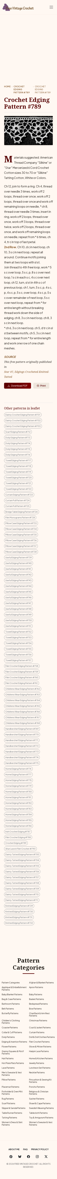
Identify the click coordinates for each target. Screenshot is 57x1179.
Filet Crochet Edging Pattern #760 (21, 677)
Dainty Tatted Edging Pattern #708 (22, 883)
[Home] (18, 6)
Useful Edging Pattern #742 (18, 574)
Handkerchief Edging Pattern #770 (22, 734)
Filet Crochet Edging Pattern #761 (21, 683)
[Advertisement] (28, 44)
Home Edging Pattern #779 (18, 786)
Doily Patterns (8, 1037)
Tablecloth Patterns (38, 1113)
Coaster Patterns (10, 1027)
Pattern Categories (11, 982)
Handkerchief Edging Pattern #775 (22, 763)
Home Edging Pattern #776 (18, 768)
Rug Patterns (8, 1098)
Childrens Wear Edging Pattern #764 (22, 700)
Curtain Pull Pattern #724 (17, 500)
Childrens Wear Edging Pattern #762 (22, 688)
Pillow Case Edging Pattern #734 (21, 529)
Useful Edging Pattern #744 (18, 586)
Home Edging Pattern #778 (18, 780)
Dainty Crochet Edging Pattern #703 (23, 426)
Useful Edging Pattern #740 (18, 563)
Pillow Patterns (9, 1079)
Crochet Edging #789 (15, 843)
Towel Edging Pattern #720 (18, 477)
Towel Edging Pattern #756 (18, 654)
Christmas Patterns (38, 1020)
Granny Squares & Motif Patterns (13, 1052)
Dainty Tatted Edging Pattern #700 (22, 854)
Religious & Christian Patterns (38, 1092)
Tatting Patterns (9, 1117)
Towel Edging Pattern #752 (18, 631)
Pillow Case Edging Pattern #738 (21, 551)
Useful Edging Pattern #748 (18, 609)
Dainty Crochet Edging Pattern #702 (23, 420)
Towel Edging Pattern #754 (18, 643)
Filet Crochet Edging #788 (18, 837)
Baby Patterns (35, 994)
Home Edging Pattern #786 (18, 826)
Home (7, 86)
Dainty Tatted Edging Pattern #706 (22, 871)
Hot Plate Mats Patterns (13, 1063)
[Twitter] (46, 1156)
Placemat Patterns (10, 1087)
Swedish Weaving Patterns (41, 1108)
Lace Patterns (8, 1068)
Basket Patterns (36, 999)
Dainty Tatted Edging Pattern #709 (22, 888)
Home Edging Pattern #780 (18, 791)
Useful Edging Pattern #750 (18, 620)
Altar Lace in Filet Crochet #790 (20, 848)
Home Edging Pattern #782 (18, 803)
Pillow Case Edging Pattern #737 (21, 546)
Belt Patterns (8, 1008)
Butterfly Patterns (10, 1013)
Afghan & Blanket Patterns (41, 982)
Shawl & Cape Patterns (40, 1103)
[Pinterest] (11, 1156)
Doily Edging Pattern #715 (17, 449)
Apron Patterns (36, 987)
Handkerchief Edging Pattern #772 (22, 746)
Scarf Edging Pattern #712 (18, 431)
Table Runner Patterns (12, 1113)
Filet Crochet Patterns (39, 1041)
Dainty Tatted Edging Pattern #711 (21, 900)
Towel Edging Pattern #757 (18, 660)
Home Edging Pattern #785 (18, 820)
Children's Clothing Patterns (11, 1021)
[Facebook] (28, 1156)
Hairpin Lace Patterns (39, 1051)
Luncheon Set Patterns (39, 1068)
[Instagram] (37, 1156)
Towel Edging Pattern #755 (18, 648)
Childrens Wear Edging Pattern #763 (22, 694)
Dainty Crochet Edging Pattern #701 (22, 414)
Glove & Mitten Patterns (40, 1046)
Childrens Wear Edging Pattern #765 (22, 706)
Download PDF (19, 385)
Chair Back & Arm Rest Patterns (39, 1014)
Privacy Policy (40, 1149)
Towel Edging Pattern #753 (18, 637)
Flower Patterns (9, 1046)
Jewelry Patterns (36, 1063)
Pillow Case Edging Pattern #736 (21, 540)
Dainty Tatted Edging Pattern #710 (22, 894)
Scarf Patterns (8, 1103)
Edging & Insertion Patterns (14, 1041)
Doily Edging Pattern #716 (17, 454)
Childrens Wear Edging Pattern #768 (22, 723)
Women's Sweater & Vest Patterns (40, 1123)
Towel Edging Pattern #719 (18, 471)
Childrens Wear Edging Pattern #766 (22, 711)
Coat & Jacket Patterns (40, 1027)
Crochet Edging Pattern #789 (22, 89)
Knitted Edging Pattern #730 (19, 911)
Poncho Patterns (37, 1087)
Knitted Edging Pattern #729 (19, 905)
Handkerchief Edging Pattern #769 (22, 728)
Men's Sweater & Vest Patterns (12, 1073)
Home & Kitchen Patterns (41, 1058)
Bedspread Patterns (38, 1004)
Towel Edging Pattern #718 (18, 466)
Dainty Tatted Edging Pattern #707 (22, 877)
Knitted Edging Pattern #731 (18, 917)
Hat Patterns (8, 1058)
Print (43, 385)
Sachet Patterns (36, 1098)
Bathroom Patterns (11, 1004)
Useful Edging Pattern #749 (18, 614)
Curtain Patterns (36, 1032)
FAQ (25, 1149)
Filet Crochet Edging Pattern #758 (21, 666)
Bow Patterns (35, 1008)
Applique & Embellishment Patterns (14, 988)
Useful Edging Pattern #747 (18, 603)
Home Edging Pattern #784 (18, 814)
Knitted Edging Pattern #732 (19, 923)
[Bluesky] (20, 1156)
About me (14, 1149)
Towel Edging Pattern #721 (18, 483)
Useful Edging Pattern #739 (18, 557)
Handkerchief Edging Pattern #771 (21, 740)
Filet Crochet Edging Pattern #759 (21, 671)
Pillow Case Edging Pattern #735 (21, 534)
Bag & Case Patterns (11, 999)
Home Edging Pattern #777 (18, 774)
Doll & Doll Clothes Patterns (42, 1037)
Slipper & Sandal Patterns (13, 1108)
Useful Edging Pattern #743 (18, 580)
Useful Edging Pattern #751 (18, 626)
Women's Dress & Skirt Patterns (12, 1123)
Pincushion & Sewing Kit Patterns (40, 1080)
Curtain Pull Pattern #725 (17, 506)
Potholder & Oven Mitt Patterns (12, 1092)
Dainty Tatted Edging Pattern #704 (22, 860)
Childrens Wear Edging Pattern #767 (22, 717)
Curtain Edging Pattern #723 (19, 494)
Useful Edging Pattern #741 (18, 569)
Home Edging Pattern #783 (18, 808)
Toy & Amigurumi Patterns (41, 1117)
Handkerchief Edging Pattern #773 (22, 751)
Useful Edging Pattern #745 (18, 591)
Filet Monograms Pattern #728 (20, 517)
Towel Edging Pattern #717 (18, 460)
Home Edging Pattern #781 (18, 797)
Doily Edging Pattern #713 (17, 437)
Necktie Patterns (37, 1072)
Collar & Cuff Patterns (12, 1032)
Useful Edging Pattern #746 (18, 597)
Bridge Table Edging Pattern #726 (21, 511)
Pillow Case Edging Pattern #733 (21, 523)
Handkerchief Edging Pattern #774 (21, 757)
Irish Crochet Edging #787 (17, 831)
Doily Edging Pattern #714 (17, 443)
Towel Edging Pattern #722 (18, 489)
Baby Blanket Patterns (12, 994)
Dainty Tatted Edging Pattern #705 (22, 865)
